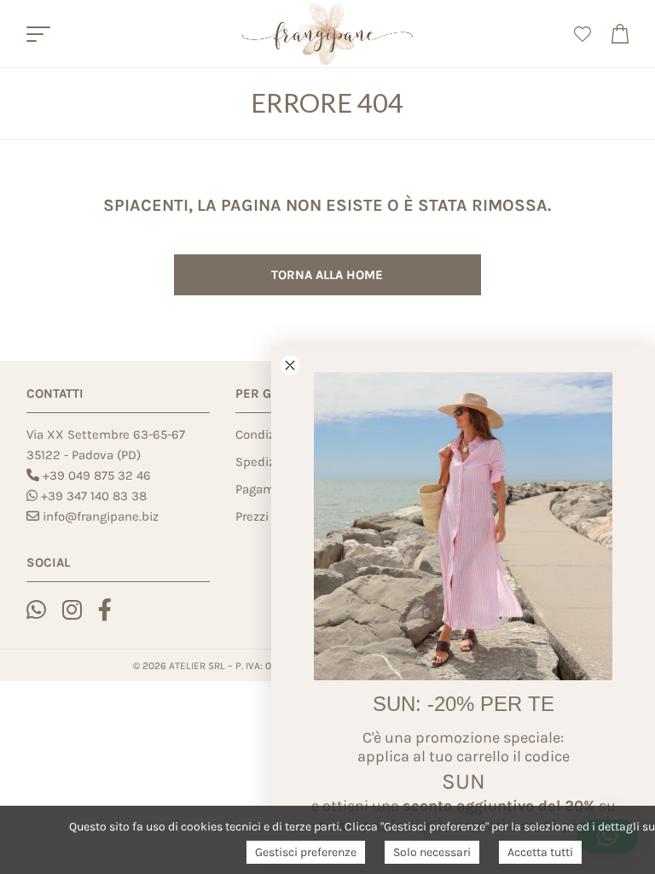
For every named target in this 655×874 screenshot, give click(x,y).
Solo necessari (432, 852)
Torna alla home (327, 275)
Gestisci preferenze (305, 852)
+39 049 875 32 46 (97, 475)
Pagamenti (266, 489)
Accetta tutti (540, 852)
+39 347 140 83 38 (94, 496)
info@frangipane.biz (101, 516)
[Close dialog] (290, 365)
